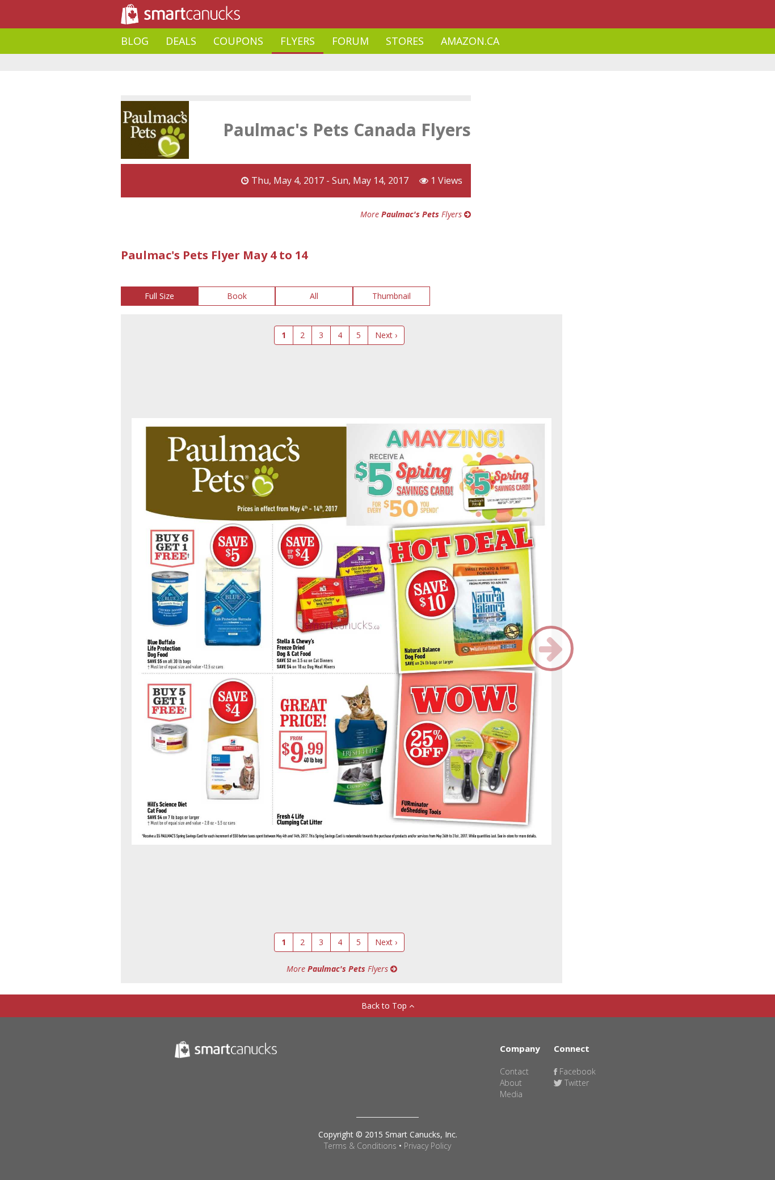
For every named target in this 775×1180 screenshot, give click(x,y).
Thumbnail (391, 295)
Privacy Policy (427, 1145)
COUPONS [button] (238, 41)
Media (511, 1094)
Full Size (159, 295)
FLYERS (297, 41)
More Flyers (412, 214)
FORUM (350, 41)
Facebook (576, 1071)
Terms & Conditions (360, 1145)
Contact (514, 1071)
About (511, 1082)
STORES (405, 41)
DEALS (181, 41)
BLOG (135, 41)
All (314, 295)
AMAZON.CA (470, 41)
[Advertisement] (327, 62)
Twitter (575, 1082)
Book (237, 295)
